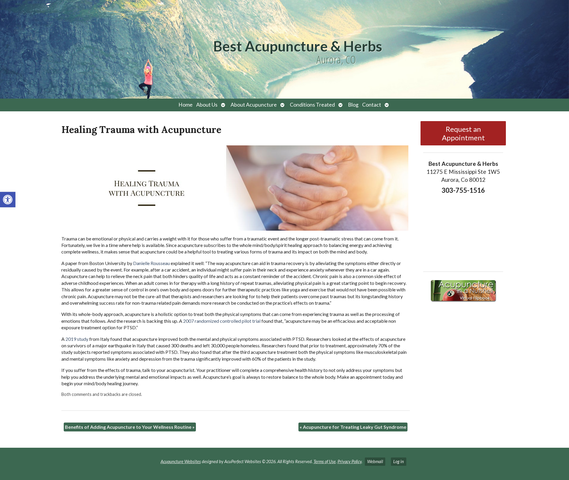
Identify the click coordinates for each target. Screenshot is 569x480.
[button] (7, 199)
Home (185, 105)
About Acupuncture (254, 105)
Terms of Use (325, 461)
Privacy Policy (350, 461)
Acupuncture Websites (181, 461)
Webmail (375, 461)
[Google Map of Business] (463, 231)
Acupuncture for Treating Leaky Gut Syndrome (353, 427)
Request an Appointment (463, 133)
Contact (371, 105)
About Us (207, 105)
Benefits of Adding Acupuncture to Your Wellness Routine (130, 427)
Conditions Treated (312, 105)
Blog (353, 105)
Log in (398, 461)
